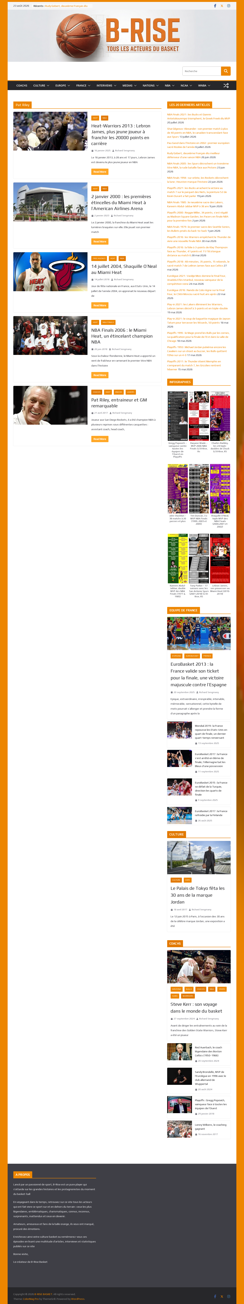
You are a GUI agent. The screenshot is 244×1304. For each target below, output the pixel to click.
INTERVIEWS (104, 85)
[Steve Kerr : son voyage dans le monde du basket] (199, 966)
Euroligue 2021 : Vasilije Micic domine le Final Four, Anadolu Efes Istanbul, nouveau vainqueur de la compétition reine (196, 279)
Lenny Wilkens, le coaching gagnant (210, 1126)
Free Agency (99, 258)
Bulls (189, 989)
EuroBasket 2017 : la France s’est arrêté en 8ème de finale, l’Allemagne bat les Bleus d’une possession (211, 760)
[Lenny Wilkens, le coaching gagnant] (179, 1130)
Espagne (176, 656)
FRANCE (81, 85)
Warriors (188, 996)
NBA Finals (108, 322)
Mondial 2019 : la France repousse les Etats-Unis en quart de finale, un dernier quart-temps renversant (211, 731)
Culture (176, 880)
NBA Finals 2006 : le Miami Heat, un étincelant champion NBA (122, 336)
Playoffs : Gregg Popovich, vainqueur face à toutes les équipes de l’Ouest (211, 1104)
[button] (47, 85)
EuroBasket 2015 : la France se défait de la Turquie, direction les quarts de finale (211, 788)
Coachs (97, 392)
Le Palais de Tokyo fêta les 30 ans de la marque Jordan (198, 895)
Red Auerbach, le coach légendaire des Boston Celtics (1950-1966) (208, 1051)
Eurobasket (192, 656)
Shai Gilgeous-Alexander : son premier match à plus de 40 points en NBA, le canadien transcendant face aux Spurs (197, 132)
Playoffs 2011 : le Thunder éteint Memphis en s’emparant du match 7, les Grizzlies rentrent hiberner (194, 365)
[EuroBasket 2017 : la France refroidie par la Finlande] (179, 816)
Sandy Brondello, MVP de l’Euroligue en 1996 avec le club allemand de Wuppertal (210, 1077)
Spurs (222, 989)
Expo (187, 880)
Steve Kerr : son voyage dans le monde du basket (196, 1008)
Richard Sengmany (125, 150)
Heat (95, 118)
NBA (167, 85)
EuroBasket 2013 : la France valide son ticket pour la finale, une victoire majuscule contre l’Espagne (198, 674)
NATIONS (149, 85)
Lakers (130, 392)
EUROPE (60, 85)
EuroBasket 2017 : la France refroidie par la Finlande (211, 813)
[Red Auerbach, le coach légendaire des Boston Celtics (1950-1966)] (179, 1054)
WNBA (202, 85)
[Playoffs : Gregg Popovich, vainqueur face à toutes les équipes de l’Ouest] (179, 1107)
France (207, 656)
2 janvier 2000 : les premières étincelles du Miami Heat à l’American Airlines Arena (121, 202)
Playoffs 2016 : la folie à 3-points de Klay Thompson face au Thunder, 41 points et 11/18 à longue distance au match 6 (197, 251)
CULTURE (39, 85)
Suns (175, 996)
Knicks (118, 392)
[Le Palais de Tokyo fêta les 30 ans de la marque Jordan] (199, 857)
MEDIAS (127, 85)
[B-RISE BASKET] (122, 12)
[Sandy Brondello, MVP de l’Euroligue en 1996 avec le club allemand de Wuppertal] (179, 1081)
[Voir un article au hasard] (226, 85)
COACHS (21, 85)
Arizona (176, 989)
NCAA (184, 85)
